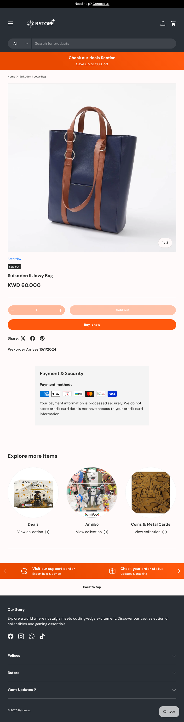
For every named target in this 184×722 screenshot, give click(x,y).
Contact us (101, 4)
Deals (33, 524)
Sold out (122, 310)
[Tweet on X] (23, 338)
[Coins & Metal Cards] (151, 492)
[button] (173, 23)
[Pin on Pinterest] (42, 338)
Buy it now (92, 325)
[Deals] (33, 492)
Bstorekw (14, 259)
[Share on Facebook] (32, 338)
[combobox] (92, 44)
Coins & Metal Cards (150, 524)
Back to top (92, 587)
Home (11, 76)
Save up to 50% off (92, 64)
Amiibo (92, 524)
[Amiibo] (92, 492)
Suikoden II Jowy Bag (32, 76)
